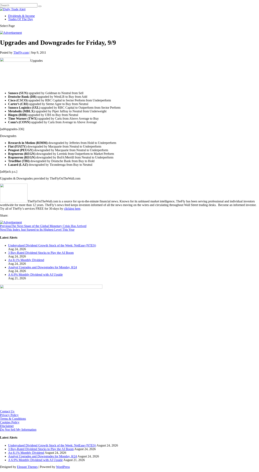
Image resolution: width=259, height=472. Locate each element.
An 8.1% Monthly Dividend (26, 260)
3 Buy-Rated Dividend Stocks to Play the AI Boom (41, 252)
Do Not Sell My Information (18, 429)
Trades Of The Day (20, 19)
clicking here (72, 208)
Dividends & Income (21, 16)
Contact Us (7, 411)
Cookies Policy (9, 422)
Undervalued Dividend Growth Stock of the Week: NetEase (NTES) (52, 245)
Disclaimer (7, 426)
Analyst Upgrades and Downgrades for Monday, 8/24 (42, 267)
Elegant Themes (27, 467)
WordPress (63, 467)
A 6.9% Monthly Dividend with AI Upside (35, 274)
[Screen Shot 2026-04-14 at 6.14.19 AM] (51, 287)
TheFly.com (21, 52)
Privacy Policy (9, 415)
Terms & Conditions (13, 418)
